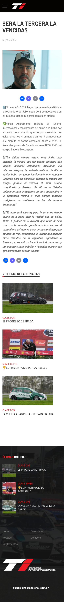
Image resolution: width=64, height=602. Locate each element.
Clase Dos (8, 317)
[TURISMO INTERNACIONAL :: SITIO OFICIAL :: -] (18, 6)
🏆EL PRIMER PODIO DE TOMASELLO (24, 368)
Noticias (7, 538)
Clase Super (9, 364)
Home (5, 531)
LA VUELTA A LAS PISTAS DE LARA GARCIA (27, 414)
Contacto (36, 538)
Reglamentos (10, 544)
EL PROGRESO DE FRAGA (17, 321)
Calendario (37, 531)
